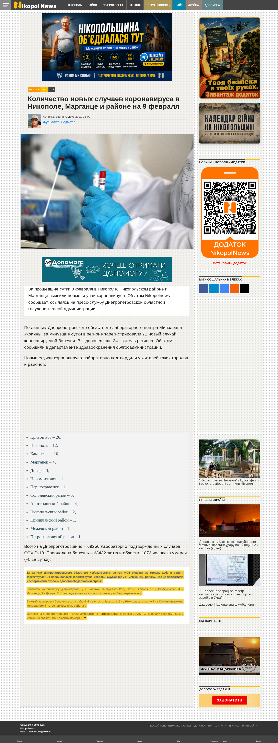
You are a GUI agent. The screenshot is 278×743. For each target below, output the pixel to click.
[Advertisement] (107, 402)
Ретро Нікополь (158, 5)
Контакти (220, 725)
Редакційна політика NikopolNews (170, 725)
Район (92, 5)
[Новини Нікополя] (35, 8)
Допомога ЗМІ (203, 725)
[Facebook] (203, 288)
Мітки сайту (249, 725)
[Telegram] (214, 288)
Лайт (179, 5)
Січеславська (113, 5)
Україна (135, 5)
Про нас (234, 725)
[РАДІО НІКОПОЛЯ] (229, 123)
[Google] (224, 288)
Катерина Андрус (62, 116)
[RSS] (234, 288)
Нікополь (75, 5)
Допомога (212, 5)
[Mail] (244, 288)
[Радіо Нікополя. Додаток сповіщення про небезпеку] (229, 58)
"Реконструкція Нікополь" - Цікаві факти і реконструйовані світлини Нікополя (229, 482)
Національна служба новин (235, 604)
